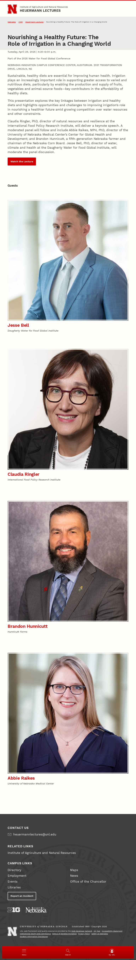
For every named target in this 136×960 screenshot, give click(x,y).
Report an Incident (21, 895)
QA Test (97, 931)
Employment (17, 875)
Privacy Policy (84, 934)
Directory (14, 870)
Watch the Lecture (21, 161)
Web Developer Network (81, 931)
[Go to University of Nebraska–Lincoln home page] (12, 9)
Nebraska (12, 22)
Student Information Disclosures (34, 936)
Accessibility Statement (112, 931)
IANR (20, 22)
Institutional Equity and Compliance (35, 934)
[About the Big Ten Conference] (14, 909)
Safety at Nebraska (99, 934)
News (74, 875)
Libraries (14, 887)
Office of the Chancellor (88, 881)
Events (13, 881)
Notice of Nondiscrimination (64, 934)
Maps (74, 870)
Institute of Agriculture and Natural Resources (44, 6)
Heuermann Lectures (40, 11)
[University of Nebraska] (36, 910)
